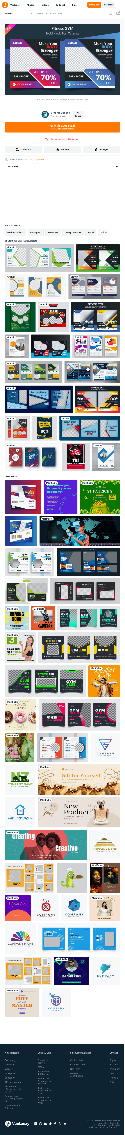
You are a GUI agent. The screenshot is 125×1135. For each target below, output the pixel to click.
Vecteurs (15, 4)
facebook (53, 230)
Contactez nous (76, 1063)
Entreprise (10, 1071)
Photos (30, 4)
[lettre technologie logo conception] (56, 1000)
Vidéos (45, 4)
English (111, 1058)
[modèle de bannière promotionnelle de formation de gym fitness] (50, 345)
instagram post (73, 230)
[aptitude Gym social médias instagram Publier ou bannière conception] (23, 495)
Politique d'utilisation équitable (101, 1125)
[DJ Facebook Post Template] (71, 969)
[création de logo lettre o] (46, 906)
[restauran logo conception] (72, 876)
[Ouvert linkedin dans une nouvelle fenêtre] (45, 1122)
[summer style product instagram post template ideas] (17, 616)
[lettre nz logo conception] (20, 778)
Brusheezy (10, 1058)
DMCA (40, 1065)
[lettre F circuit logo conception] (105, 746)
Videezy (9, 1067)
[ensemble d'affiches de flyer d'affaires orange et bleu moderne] (35, 285)
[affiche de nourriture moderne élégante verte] (20, 315)
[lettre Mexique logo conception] (104, 843)
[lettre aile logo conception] (20, 937)
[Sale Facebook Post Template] (104, 906)
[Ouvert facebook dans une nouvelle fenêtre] (35, 1122)
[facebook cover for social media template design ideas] (79, 778)
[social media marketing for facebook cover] (79, 811)
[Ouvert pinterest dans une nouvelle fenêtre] (50, 1122)
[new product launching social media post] (43, 616)
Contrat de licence (42, 1060)
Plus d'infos (12, 165)
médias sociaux (15, 230)
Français (111, 1076)
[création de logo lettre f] (105, 969)
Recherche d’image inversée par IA (12, 1088)
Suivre (78, 116)
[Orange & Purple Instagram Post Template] (18, 906)
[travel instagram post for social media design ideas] (104, 679)
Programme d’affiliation (43, 1071)
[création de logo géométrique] (74, 906)
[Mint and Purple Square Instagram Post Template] (60, 495)
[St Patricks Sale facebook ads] (100, 495)
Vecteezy (9, 1063)
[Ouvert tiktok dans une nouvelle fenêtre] (55, 1122)
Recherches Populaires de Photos (44, 1089)
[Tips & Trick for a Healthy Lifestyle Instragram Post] (20, 646)
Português (112, 1067)
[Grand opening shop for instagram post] (20, 713)
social (91, 230)
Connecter (108, 4)
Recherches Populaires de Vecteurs (44, 1080)
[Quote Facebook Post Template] (22, 1000)
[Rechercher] (110, 13)
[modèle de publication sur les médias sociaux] (95, 315)
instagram (35, 230)
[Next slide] (113, 231)
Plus (74, 4)
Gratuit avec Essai (62, 127)
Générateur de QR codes (12, 1105)
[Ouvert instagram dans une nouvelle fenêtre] (40, 1122)
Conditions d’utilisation (107, 1121)
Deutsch (111, 1071)
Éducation (10, 1076)
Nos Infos (73, 1067)
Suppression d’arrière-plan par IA (12, 1097)
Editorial (60, 4)
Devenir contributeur (75, 1073)
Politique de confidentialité (105, 1123)
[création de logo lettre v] (20, 811)
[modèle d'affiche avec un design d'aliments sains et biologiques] (53, 315)
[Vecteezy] (5, 5)
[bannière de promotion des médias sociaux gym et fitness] (97, 398)
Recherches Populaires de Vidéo (44, 1099)
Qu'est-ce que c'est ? (36, 159)
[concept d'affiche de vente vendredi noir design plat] (76, 455)
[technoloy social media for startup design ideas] (79, 529)
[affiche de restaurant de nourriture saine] (17, 426)
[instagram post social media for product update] (19, 746)
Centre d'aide (75, 1058)
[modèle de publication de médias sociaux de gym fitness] (98, 256)
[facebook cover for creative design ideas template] (46, 843)
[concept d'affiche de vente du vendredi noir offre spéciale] (44, 426)
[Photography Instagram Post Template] (105, 876)
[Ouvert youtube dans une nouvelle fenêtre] (65, 1122)
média (104, 230)
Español (111, 1063)
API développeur (13, 1080)
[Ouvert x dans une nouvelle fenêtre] (60, 1122)
